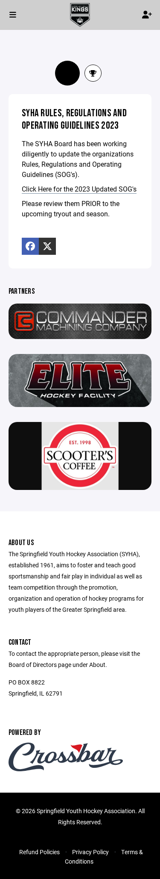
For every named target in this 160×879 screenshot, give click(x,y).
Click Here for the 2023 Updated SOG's (79, 188)
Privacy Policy (90, 852)
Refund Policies (39, 852)
